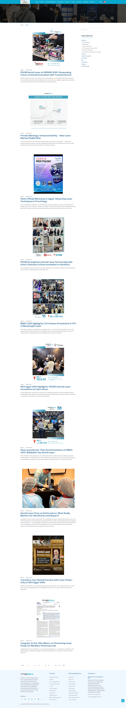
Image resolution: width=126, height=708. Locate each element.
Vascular (83, 54)
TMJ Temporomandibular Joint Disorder (91, 52)
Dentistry (83, 40)
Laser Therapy (72, 699)
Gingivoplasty (85, 44)
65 (55, 665)
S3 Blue (51, 679)
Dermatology (72, 690)
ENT (82, 60)
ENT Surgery (72, 681)
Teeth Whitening (86, 42)
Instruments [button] (60, 1)
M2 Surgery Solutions (55, 697)
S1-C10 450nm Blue (54, 684)
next (64, 665)
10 (38, 665)
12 (45, 665)
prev (23, 665)
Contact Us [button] (92, 1)
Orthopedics (72, 684)
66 (59, 665)
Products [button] (41, 1)
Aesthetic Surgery (73, 693)
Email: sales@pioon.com (94, 696)
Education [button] (78, 1)
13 (48, 665)
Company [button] (85, 1)
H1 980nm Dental (53, 677)
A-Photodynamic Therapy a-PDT (89, 48)
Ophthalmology (85, 66)
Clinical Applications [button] (51, 1)
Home (21, 25)
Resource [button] (67, 1)
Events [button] (72, 1)
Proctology (84, 58)
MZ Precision (53, 699)
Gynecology (84, 62)
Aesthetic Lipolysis (86, 56)
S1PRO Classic (53, 695)
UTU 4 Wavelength (54, 681)
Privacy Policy (46, 704)
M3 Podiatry (52, 690)
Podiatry (83, 64)
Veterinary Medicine (74, 697)
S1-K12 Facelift (53, 688)
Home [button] (36, 1)
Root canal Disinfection (87, 50)
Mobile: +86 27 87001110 (94, 694)
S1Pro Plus (52, 693)
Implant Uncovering (86, 46)
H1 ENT (51, 686)
